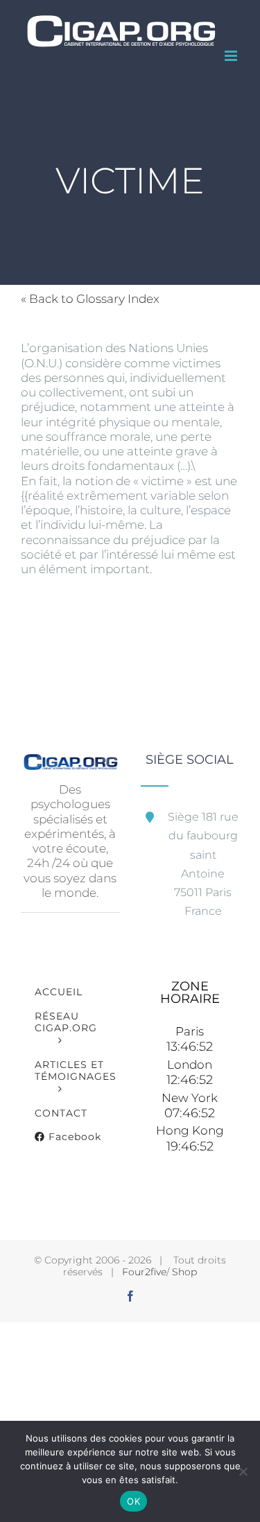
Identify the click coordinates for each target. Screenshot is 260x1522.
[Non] (243, 1471)
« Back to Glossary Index (90, 299)
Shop (184, 1272)
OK (133, 1501)
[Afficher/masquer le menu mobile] (232, 56)
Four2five (144, 1272)
